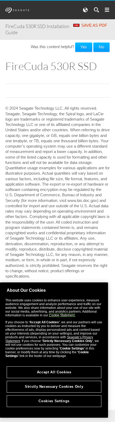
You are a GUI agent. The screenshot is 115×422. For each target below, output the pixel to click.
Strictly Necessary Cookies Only (54, 387)
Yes (83, 46)
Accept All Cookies (54, 372)
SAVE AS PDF (94, 25)
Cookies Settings (54, 401)
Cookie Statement (62, 315)
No (101, 46)
